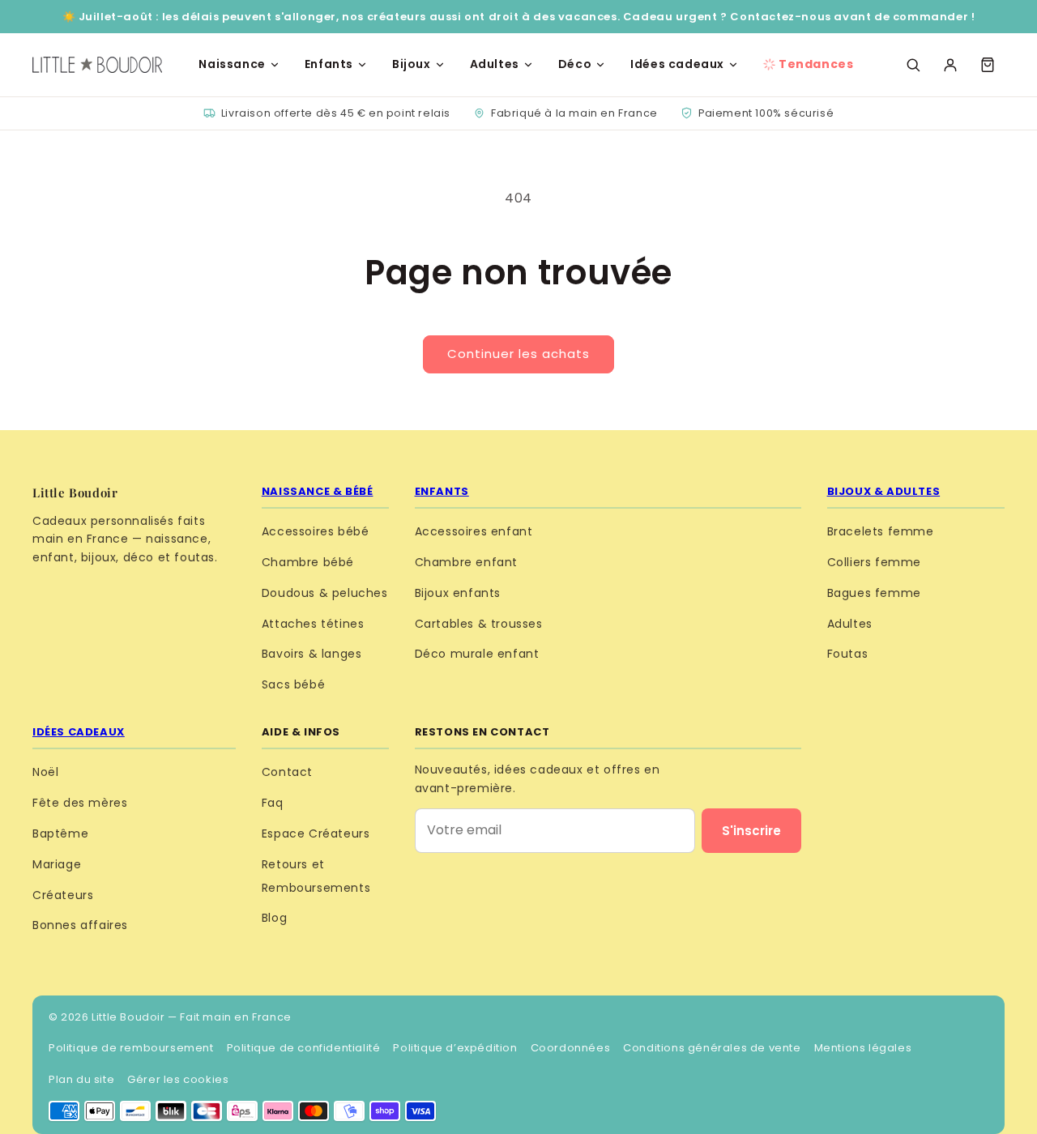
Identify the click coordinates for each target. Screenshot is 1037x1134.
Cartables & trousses (479, 624)
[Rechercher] (913, 65)
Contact (287, 772)
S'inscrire (751, 830)
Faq (273, 803)
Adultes (494, 64)
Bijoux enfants (458, 593)
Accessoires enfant (474, 531)
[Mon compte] (950, 65)
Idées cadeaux (677, 64)
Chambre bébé (308, 562)
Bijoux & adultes (884, 491)
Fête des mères (79, 803)
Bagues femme (874, 593)
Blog (274, 918)
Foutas (847, 654)
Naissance (231, 64)
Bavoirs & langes (312, 654)
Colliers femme (874, 562)
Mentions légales (863, 1047)
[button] (988, 65)
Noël (45, 772)
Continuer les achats (518, 353)
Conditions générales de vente (711, 1047)
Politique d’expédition (455, 1047)
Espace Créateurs (316, 833)
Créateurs (62, 895)
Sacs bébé (293, 684)
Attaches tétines (313, 624)
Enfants (329, 64)
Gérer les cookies (177, 1079)
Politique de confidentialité (304, 1047)
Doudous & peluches (325, 593)
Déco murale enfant (477, 654)
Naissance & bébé (317, 491)
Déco (574, 64)
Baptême (60, 833)
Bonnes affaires (80, 925)
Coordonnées (571, 1047)
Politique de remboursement (131, 1047)
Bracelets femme (880, 531)
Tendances (816, 64)
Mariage (56, 864)
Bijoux (411, 64)
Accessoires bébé (315, 531)
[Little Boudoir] (97, 65)
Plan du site (81, 1079)
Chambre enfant (466, 562)
